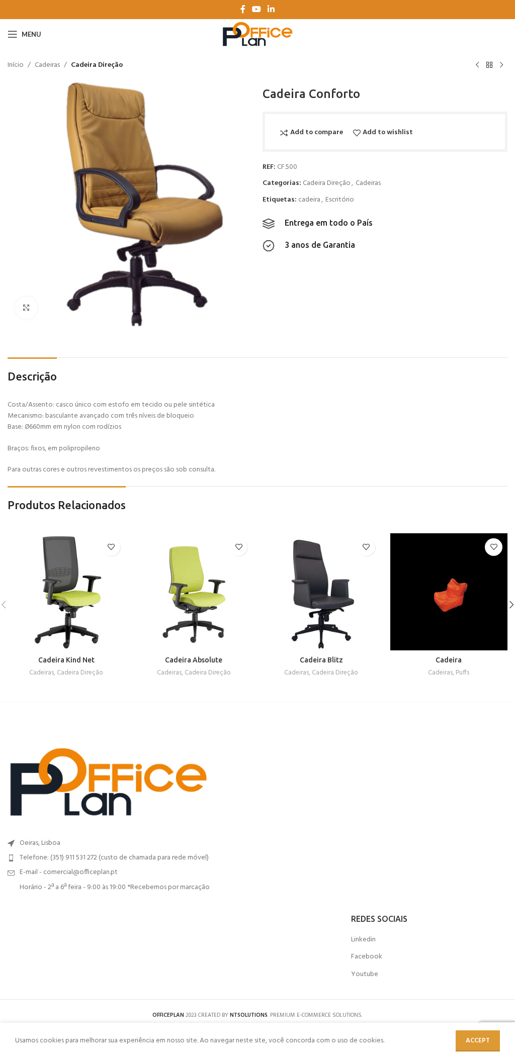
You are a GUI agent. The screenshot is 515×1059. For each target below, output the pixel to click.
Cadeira (449, 660)
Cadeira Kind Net (66, 660)
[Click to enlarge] (26, 308)
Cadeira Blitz (321, 660)
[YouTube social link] (256, 10)
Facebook (366, 957)
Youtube (364, 975)
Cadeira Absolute (193, 660)
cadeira (309, 200)
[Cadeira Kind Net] (66, 592)
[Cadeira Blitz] (321, 592)
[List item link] (129, 857)
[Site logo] (257, 34)
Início (16, 65)
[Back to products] (489, 65)
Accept (478, 1040)
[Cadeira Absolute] (194, 592)
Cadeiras (47, 65)
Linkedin (363, 940)
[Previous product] (477, 65)
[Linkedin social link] (271, 10)
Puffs (462, 673)
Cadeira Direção (97, 65)
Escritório (339, 200)
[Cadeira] (449, 592)
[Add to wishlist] (111, 547)
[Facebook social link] (242, 10)
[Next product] (501, 65)
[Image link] (108, 782)
